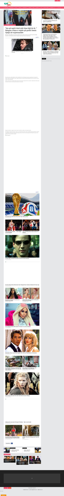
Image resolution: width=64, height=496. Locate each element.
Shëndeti (44, 10)
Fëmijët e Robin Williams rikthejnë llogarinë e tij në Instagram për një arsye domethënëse (50, 52)
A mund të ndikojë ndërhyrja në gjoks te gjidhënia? (50, 21)
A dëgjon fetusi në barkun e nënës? (13, 9)
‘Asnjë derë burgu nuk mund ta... (9, 460)
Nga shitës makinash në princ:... (35, 462)
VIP (43, 24)
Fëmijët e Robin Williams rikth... (21, 463)
